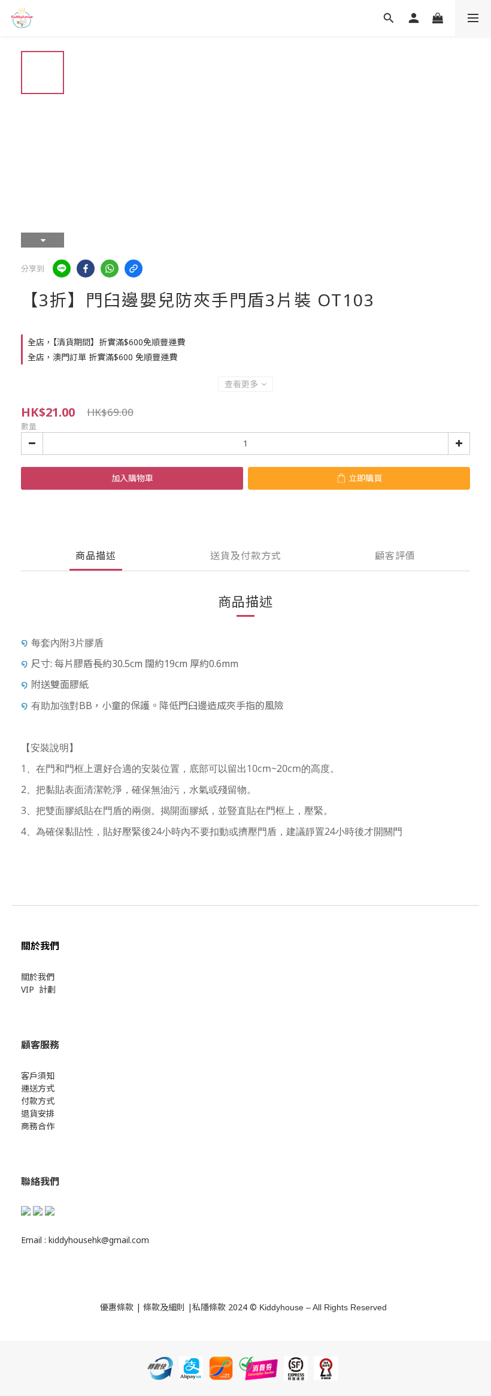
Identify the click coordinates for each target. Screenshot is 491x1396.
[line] (62, 269)
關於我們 (37, 976)
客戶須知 (37, 1075)
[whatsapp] (110, 269)
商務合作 (37, 1126)
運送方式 (37, 1088)
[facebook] (86, 269)
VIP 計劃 (38, 989)
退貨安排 (37, 1113)
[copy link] (134, 269)
